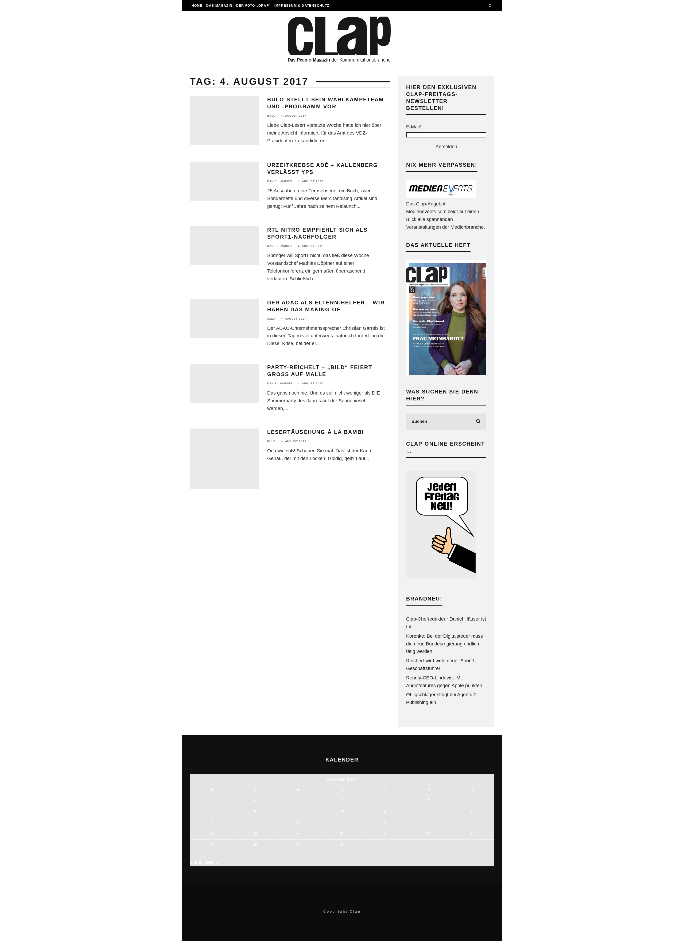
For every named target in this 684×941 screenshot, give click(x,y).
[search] (478, 422)
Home (197, 5)
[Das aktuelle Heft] (446, 373)
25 (385, 833)
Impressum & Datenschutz (301, 5)
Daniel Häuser (280, 181)
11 (385, 811)
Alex (271, 318)
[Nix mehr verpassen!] (441, 196)
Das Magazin (219, 5)
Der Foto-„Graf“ (253, 5)
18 (385, 822)
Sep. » (212, 862)
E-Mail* (414, 126)
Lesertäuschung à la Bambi (315, 432)
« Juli (195, 862)
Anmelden (446, 146)
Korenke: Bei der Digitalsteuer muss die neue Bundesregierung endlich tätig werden (444, 643)
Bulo (271, 115)
